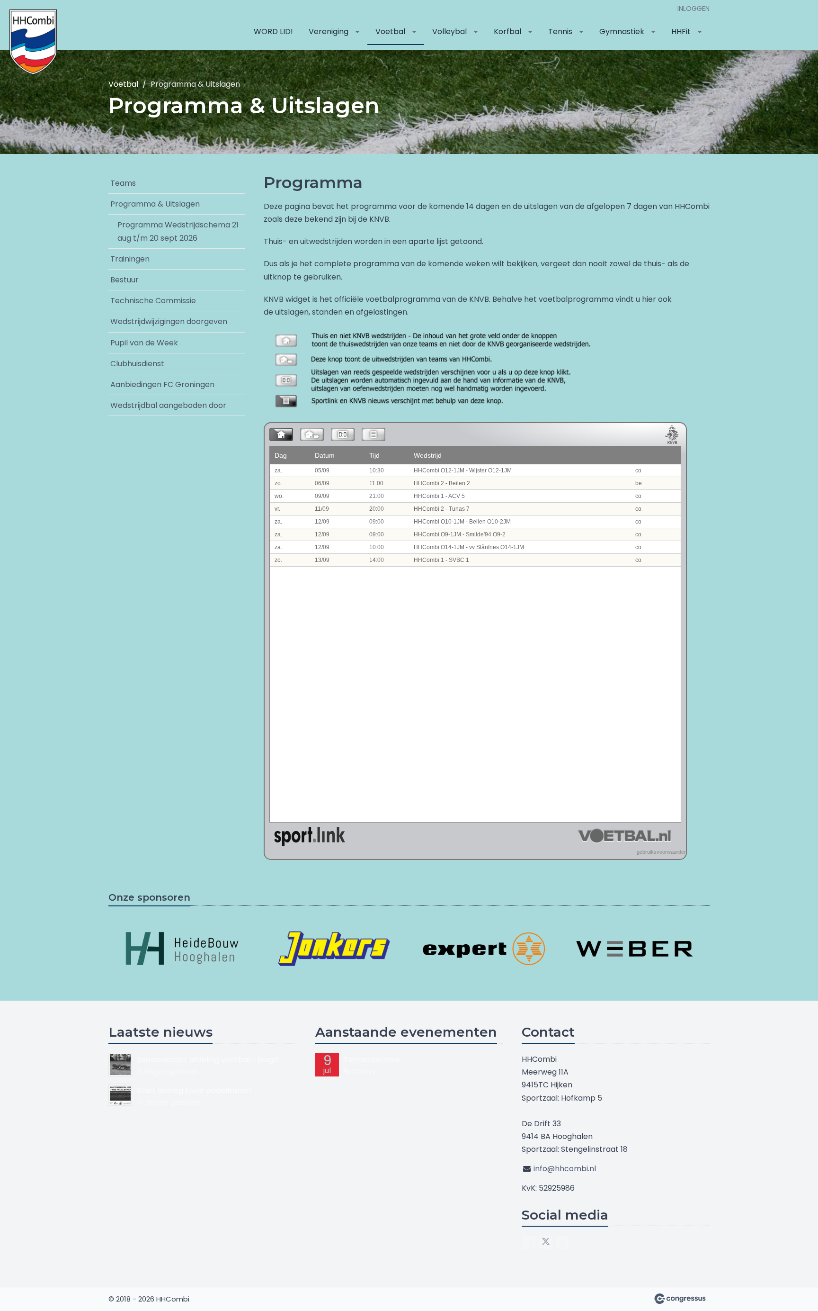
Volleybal (449, 31)
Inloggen (693, 8)
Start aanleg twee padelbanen (194, 1090)
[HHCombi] (33, 41)
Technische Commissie (153, 300)
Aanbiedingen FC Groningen (162, 384)
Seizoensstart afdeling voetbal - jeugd (207, 1059)
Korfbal (507, 31)
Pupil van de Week (144, 342)
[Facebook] (528, 1242)
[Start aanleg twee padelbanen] (120, 1095)
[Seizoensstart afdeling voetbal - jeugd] (120, 1064)
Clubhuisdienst (137, 363)
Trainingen (130, 258)
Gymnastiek (621, 31)
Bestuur (124, 279)
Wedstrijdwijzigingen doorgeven (168, 321)
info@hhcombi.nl (564, 1168)
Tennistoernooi (372, 1059)
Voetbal (390, 31)
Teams (123, 183)
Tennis (560, 31)
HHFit (681, 31)
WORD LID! (273, 31)
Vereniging (328, 31)
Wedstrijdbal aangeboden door (168, 405)
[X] (545, 1242)
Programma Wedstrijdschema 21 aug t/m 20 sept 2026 (178, 231)
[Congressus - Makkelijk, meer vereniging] (680, 1298)
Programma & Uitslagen (155, 204)
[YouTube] (562, 1242)
